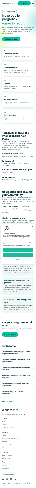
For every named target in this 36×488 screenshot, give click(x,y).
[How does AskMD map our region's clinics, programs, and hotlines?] (33, 353)
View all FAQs (7, 401)
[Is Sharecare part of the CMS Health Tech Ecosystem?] (33, 377)
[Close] (32, 226)
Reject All (18, 250)
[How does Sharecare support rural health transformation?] (33, 361)
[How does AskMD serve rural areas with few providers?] (33, 385)
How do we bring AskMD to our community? (12, 393)
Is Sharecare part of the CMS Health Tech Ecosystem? (16, 377)
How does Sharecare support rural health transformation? (16, 361)
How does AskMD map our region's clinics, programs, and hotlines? (16, 353)
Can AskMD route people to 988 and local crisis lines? (16, 369)
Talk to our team (11, 39)
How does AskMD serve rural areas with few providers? (15, 385)
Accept (18, 254)
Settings (18, 259)
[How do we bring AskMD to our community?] (33, 393)
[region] (18, 244)
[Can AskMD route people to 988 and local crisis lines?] (33, 369)
